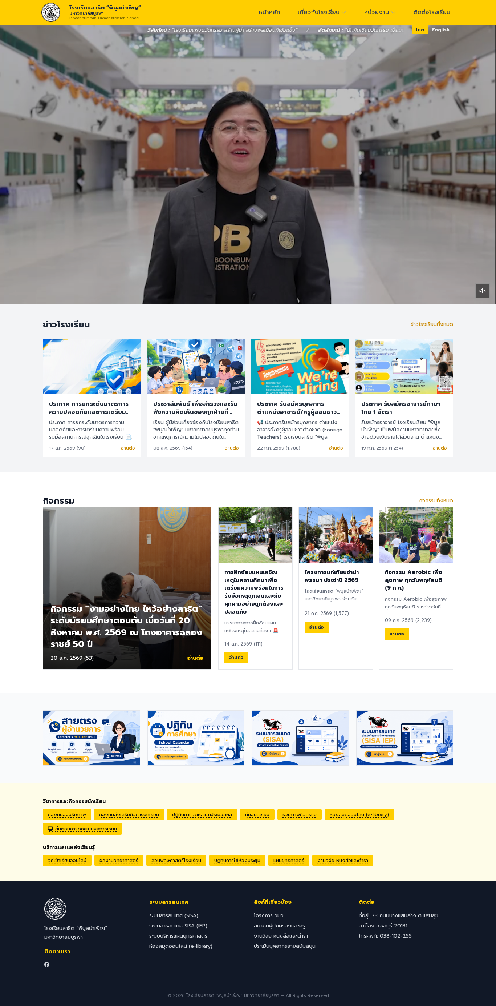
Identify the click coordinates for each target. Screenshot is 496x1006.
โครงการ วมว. (269, 915)
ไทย (420, 30)
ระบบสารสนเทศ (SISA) (173, 915)
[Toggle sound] (482, 290)
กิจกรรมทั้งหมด (436, 500)
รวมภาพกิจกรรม (299, 814)
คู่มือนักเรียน (257, 814)
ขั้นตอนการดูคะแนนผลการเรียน (86, 828)
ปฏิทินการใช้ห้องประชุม (237, 860)
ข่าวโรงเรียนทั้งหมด (432, 324)
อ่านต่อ (128, 448)
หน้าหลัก (269, 12)
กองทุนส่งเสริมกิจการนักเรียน (129, 814)
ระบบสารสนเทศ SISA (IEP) (178, 926)
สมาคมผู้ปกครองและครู (279, 926)
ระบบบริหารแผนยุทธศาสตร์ (178, 936)
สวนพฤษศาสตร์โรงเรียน (176, 860)
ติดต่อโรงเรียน (432, 12)
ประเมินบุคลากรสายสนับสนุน (285, 946)
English (441, 30)
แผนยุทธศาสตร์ (288, 860)
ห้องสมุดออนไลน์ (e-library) (359, 814)
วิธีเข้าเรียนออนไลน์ (67, 860)
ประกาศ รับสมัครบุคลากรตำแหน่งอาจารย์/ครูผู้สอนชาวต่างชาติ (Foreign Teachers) (298, 412)
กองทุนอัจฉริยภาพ (67, 814)
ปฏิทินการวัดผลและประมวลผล (202, 814)
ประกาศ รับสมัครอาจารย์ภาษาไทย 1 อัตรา (401, 408)
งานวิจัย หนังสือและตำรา (342, 860)
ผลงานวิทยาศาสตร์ (118, 860)
